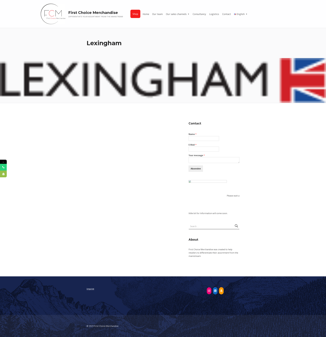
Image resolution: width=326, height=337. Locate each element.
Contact (226, 14)
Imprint (90, 288)
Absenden (196, 168)
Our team (157, 14)
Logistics (214, 14)
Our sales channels (176, 14)
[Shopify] (3, 174)
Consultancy (199, 14)
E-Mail (192, 144)
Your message (197, 155)
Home (146, 14)
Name (192, 134)
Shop (135, 13)
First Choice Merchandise (93, 12)
